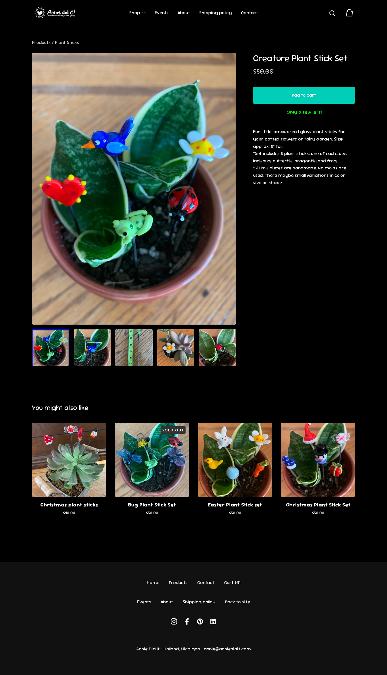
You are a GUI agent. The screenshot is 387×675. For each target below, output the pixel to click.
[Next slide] (228, 188)
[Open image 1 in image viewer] (134, 189)
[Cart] (349, 12)
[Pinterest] (200, 621)
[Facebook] (187, 621)
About (184, 12)
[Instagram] (174, 621)
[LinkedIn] (213, 621)
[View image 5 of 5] (217, 347)
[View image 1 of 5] (50, 347)
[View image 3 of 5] (133, 347)
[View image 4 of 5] (175, 347)
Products (41, 42)
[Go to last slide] (39, 188)
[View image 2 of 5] (92, 347)
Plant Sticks (67, 42)
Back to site (237, 602)
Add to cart (304, 95)
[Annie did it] (56, 13)
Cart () (232, 582)
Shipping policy (215, 12)
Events (162, 12)
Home (153, 582)
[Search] (332, 12)
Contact (249, 12)
